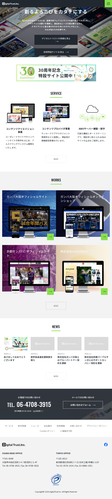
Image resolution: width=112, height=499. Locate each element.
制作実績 (22, 425)
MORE (56, 158)
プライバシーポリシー (97, 425)
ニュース (35, 425)
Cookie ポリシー (47, 430)
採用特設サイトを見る (54, 52)
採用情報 (61, 425)
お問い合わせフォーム (80, 404)
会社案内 (48, 425)
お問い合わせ (76, 425)
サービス (9, 425)
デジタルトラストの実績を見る (56, 38)
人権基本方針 (66, 430)
